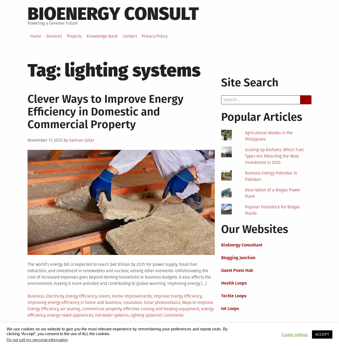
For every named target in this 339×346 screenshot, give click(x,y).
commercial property (101, 308)
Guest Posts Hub (237, 270)
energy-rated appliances (70, 315)
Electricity (55, 296)
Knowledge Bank (102, 36)
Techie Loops (234, 295)
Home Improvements (132, 296)
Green (104, 296)
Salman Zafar (81, 140)
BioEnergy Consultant (241, 245)
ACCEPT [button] (322, 334)
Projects (74, 36)
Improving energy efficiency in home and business (74, 302)
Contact (130, 36)
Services (54, 36)
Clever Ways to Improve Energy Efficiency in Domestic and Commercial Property (106, 111)
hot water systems (112, 315)
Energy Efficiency (81, 296)
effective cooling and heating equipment (161, 308)
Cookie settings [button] (294, 334)
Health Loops (234, 283)
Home (35, 36)
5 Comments (172, 315)
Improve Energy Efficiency (178, 296)
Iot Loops (230, 308)
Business (36, 296)
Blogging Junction (238, 257)
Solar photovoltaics (162, 302)
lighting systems (145, 315)
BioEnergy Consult (113, 14)
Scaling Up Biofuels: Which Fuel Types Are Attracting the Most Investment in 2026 (274, 156)
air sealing (70, 308)
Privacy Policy (154, 36)
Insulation (132, 302)
